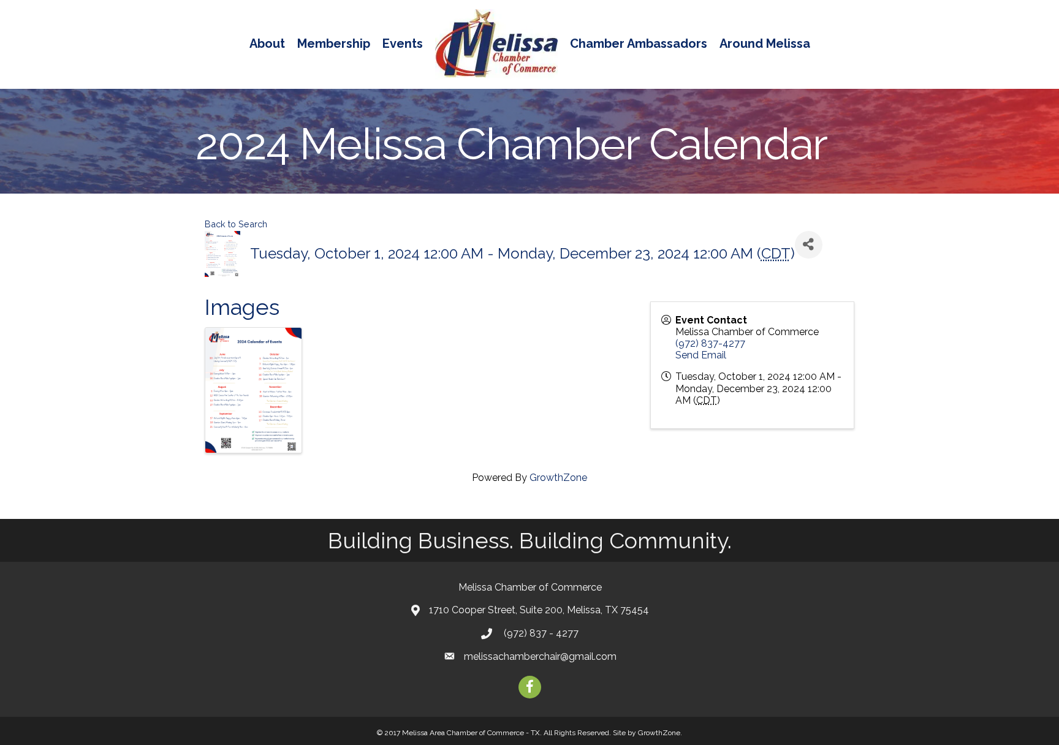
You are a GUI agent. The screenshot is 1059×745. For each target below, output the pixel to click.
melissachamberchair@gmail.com (540, 656)
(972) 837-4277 (710, 343)
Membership (333, 43)
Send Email (700, 355)
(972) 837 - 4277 (540, 633)
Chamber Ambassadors (638, 43)
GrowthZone (558, 477)
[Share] (808, 245)
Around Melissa (764, 43)
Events (402, 43)
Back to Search (236, 224)
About (267, 43)
